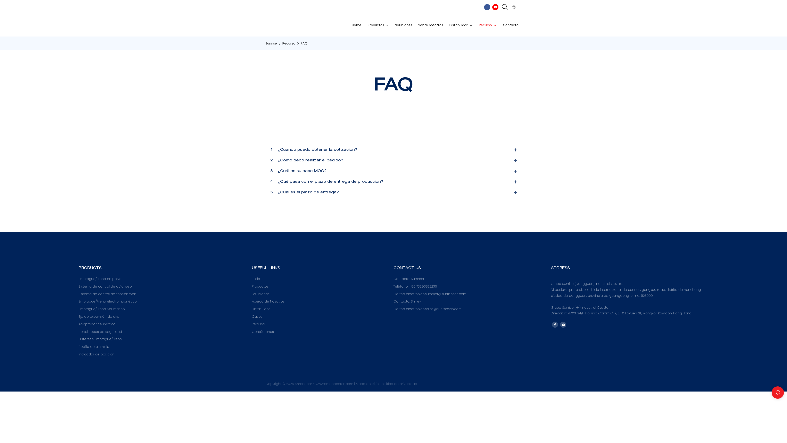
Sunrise (271, 43)
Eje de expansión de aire (99, 316)
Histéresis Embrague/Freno (100, 339)
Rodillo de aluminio (94, 346)
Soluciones (261, 294)
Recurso (288, 43)
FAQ (304, 43)
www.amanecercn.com (335, 383)
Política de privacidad (399, 383)
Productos (260, 286)
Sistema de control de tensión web (107, 294)
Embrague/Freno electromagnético (108, 301)
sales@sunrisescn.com (443, 309)
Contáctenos (263, 331)
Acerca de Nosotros (268, 301)
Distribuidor (261, 309)
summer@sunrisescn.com (445, 294)
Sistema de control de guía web (105, 286)
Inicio (256, 278)
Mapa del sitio (368, 383)
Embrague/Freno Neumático (102, 309)
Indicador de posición (96, 354)
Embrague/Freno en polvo (100, 278)
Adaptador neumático (97, 324)
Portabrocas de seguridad (100, 331)
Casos (257, 316)
